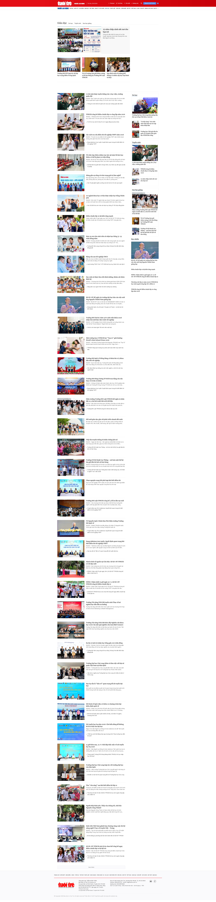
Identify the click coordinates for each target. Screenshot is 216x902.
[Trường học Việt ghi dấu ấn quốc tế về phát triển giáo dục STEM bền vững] (135, 134)
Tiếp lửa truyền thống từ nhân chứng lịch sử (102, 440)
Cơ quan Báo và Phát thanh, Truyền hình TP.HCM (91, 890)
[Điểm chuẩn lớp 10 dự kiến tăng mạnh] (70, 223)
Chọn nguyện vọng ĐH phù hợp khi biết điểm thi (103, 480)
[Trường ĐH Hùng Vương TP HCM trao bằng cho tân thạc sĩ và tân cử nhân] (70, 386)
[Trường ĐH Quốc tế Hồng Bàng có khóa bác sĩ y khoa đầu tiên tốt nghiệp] (70, 365)
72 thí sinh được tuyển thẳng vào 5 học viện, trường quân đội (104, 95)
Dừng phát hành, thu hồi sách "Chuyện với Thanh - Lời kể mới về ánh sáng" (105, 308)
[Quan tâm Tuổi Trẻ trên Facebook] (154, 881)
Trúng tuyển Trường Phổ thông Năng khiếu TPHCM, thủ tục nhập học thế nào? (105, 755)
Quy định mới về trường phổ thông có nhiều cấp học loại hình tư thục (118, 75)
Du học (71, 23)
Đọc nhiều (135, 239)
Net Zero (92, 8)
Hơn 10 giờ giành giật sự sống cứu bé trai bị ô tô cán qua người (104, 183)
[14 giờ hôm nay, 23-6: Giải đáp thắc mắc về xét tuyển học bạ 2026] (70, 752)
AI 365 (138, 8)
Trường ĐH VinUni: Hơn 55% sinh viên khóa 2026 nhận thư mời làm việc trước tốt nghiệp (104, 319)
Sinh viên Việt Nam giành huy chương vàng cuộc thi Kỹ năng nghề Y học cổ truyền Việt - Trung (105, 827)
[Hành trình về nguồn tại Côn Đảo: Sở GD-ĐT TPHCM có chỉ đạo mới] (70, 569)
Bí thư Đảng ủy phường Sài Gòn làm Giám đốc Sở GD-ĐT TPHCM (105, 835)
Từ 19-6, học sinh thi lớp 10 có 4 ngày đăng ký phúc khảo (103, 122)
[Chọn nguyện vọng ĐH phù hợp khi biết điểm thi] (70, 487)
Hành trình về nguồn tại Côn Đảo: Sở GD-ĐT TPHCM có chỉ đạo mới (105, 563)
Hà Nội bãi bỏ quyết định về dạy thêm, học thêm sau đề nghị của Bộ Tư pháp (106, 165)
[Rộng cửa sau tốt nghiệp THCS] (70, 264)
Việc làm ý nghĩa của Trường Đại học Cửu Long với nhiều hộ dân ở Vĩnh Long (105, 674)
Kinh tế (97, 8)
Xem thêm (91, 867)
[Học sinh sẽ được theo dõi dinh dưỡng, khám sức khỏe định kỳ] (70, 284)
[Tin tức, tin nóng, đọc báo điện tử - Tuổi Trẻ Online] (65, 3)
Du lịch (107, 875)
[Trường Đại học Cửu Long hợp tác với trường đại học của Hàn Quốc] (70, 772)
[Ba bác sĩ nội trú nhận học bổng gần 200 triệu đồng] (70, 650)
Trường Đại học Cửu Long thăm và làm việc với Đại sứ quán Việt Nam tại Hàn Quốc (105, 664)
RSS (143, 885)
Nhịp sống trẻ (113, 875)
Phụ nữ (142, 8)
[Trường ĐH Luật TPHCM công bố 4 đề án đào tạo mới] (70, 508)
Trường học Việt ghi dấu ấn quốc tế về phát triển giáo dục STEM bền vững (149, 133)
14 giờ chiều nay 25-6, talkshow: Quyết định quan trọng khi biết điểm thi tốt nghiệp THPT (105, 509)
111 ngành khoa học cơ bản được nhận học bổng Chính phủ (105, 197)
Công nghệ (99, 875)
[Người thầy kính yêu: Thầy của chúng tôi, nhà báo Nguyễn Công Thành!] (70, 813)
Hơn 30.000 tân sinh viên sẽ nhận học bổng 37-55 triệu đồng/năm (105, 205)
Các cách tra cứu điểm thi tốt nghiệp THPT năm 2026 (105, 135)
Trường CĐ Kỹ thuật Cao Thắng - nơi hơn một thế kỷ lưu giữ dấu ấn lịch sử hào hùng (106, 448)
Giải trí (128, 8)
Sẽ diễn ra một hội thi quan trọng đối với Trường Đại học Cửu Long (105, 774)
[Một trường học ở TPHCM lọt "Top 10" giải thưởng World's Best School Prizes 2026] (70, 345)
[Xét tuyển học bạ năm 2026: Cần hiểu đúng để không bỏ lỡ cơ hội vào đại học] (70, 731)
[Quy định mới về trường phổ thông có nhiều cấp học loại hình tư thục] (118, 64)
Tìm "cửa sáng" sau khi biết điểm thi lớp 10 (101, 785)
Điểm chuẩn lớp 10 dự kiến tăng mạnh (99, 216)
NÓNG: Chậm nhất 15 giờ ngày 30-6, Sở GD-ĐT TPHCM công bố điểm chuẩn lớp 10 (105, 572)
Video (72, 875)
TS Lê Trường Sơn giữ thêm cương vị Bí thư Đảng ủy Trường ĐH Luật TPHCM (93, 75)
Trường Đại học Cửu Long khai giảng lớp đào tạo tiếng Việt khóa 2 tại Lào (145, 116)
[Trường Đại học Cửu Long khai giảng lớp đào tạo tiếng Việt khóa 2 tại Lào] (145, 106)
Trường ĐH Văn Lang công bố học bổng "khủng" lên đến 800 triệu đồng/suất (105, 247)
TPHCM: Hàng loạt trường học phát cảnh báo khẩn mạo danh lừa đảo (105, 348)
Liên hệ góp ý (137, 885)
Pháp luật (112, 8)
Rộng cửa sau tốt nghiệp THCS (97, 257)
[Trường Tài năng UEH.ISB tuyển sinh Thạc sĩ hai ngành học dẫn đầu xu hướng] (70, 609)
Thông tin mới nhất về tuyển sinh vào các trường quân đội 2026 (105, 104)
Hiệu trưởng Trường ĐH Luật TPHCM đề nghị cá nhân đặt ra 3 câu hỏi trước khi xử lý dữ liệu (105, 400)
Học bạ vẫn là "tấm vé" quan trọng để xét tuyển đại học (102, 551)
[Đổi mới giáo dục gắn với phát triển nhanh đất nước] (70, 426)
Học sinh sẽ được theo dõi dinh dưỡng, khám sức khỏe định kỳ (105, 278)
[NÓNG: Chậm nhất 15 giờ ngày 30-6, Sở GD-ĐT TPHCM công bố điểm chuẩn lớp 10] (70, 589)
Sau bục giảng (87, 23)
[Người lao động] (79, 3)
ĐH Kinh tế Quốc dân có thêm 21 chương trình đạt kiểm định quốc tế (103, 705)
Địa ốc (155, 8)
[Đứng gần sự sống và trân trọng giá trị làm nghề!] (70, 182)
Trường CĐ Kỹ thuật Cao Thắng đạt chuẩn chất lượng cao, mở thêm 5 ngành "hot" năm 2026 (106, 470)
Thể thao (133, 8)
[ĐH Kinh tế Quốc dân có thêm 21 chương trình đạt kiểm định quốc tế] (70, 711)
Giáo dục (107, 8)
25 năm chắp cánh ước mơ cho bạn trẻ (115, 30)
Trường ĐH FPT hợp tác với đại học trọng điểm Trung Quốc (67, 74)
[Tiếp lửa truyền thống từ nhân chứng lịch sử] (70, 447)
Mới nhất (62, 875)
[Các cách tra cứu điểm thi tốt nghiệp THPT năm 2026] (70, 142)
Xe (103, 875)
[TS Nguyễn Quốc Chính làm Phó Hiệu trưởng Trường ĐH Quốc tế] (70, 528)
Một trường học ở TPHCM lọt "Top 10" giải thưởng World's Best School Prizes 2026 (104, 339)
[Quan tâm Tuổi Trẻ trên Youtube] (150, 881)
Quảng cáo (135, 3)
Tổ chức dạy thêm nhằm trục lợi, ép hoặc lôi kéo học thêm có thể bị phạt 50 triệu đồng (104, 156)
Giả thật (150, 875)
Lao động (81, 8)
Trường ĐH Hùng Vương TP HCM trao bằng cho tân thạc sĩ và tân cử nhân (104, 380)
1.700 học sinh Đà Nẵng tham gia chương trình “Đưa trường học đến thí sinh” (106, 735)
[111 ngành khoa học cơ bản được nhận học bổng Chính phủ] (70, 203)
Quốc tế (76, 8)
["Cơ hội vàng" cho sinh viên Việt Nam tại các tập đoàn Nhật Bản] (135, 124)
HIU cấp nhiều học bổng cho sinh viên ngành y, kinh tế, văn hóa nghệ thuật (105, 369)
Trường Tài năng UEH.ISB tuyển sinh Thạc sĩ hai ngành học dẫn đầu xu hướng (103, 603)
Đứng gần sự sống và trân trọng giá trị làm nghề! (103, 175)
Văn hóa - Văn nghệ (121, 8)
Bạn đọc (87, 8)
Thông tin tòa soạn (83, 889)
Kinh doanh (93, 875)
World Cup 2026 (149, 8)
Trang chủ (57, 875)
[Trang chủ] (63, 8)
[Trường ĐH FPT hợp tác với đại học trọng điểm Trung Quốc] (68, 64)
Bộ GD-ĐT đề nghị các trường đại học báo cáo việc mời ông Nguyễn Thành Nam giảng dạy (105, 298)
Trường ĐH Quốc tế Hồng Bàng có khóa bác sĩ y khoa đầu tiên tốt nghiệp (105, 359)
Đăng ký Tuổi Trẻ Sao (150, 3)
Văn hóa (119, 875)
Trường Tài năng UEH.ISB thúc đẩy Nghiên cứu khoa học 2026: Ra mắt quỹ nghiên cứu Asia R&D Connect (105, 624)
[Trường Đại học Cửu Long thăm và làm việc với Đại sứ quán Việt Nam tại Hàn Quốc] (70, 670)
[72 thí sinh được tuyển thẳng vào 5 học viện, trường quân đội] (70, 101)
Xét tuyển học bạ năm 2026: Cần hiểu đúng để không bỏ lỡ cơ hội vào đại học (105, 725)
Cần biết (128, 3)
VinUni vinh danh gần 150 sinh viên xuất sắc (99, 327)
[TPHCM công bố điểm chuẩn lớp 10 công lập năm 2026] (70, 121)
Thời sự (71, 8)
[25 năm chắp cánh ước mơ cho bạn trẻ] (79, 40)
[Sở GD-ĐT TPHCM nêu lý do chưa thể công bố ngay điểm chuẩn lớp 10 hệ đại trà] (70, 853)
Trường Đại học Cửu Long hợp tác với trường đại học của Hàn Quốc (104, 766)
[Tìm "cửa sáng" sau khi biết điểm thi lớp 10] (70, 792)
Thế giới (82, 875)
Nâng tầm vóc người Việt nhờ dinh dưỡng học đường (101, 287)
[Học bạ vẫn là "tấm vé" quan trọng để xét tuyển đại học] (70, 691)
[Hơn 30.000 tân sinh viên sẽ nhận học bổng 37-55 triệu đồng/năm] (70, 243)
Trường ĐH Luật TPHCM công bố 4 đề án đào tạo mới (102, 408)
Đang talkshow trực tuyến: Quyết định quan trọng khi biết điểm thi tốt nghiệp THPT (105, 143)
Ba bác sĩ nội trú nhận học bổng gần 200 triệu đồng (104, 643)
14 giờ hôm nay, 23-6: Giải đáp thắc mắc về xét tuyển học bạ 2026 (105, 746)
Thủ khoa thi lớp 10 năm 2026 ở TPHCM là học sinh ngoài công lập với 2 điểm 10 (105, 793)
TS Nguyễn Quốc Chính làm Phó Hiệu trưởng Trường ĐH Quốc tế (105, 522)
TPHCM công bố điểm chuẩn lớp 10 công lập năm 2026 (105, 114)
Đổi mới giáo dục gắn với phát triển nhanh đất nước (104, 419)
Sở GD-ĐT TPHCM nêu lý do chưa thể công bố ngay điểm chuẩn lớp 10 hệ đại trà (106, 592)
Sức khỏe (101, 8)
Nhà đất (139, 875)
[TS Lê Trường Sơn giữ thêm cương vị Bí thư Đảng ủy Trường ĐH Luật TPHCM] (93, 64)
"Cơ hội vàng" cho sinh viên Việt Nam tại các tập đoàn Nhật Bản (148, 123)
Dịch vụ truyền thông (115, 885)
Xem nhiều (68, 875)
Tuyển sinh (77, 23)
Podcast (112, 3)
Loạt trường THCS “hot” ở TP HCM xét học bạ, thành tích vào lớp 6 (105, 264)
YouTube (120, 3)
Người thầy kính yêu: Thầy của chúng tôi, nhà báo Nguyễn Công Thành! (104, 807)
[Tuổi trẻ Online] (66, 885)
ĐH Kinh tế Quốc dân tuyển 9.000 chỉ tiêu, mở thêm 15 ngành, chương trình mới (104, 714)
